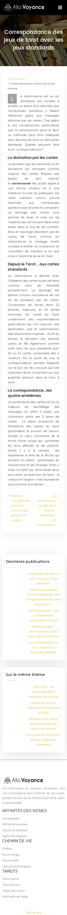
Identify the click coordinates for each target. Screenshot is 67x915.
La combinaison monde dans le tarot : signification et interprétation (46, 510)
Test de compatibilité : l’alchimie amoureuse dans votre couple (21, 508)
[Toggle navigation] (60, 7)
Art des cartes (18, 78)
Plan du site (33, 912)
